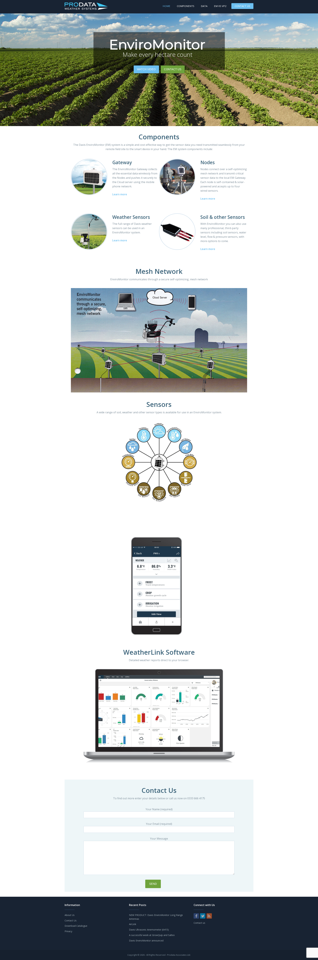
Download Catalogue (76, 925)
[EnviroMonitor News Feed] (209, 916)
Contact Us (242, 6)
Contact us (199, 922)
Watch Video (146, 69)
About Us (70, 915)
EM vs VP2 (220, 6)
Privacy (68, 931)
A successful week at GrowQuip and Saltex (152, 935)
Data (204, 6)
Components (185, 6)
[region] (159, 69)
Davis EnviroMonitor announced (146, 940)
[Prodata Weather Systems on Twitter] (202, 916)
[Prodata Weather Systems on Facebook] (196, 916)
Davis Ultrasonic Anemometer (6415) (149, 929)
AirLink (132, 924)
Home (166, 6)
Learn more (119, 194)
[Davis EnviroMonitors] (86, 9)
